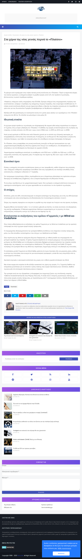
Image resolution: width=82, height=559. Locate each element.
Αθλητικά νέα (8, 507)
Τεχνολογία (16, 35)
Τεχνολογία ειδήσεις (10, 505)
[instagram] (75, 1)
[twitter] (72, 1)
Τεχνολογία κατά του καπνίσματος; (14, 336)
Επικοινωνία (12, 1)
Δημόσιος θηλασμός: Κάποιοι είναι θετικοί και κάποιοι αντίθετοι (31, 395)
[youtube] (69, 380)
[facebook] (69, 1)
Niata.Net (20, 556)
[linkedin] (69, 374)
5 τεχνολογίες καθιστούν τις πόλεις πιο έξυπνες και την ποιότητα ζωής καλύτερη (36, 421)
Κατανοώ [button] (61, 553)
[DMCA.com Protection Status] (8, 548)
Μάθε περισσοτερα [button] (64, 548)
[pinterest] (79, 1)
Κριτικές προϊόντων (47, 505)
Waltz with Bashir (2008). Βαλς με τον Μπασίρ (27, 439)
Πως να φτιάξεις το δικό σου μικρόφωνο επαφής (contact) (30, 413)
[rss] (50, 374)
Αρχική (4, 1)
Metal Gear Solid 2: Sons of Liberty (65, 336)
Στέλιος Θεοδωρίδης (11, 44)
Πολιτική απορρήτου (25, 1)
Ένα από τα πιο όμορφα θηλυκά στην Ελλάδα (26, 404)
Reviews (18, 310)
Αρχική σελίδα (8, 35)
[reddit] (13, 380)
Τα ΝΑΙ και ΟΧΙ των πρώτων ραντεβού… (24, 448)
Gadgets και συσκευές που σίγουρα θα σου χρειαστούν (40, 337)
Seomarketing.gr (47, 507)
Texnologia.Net (69, 308)
